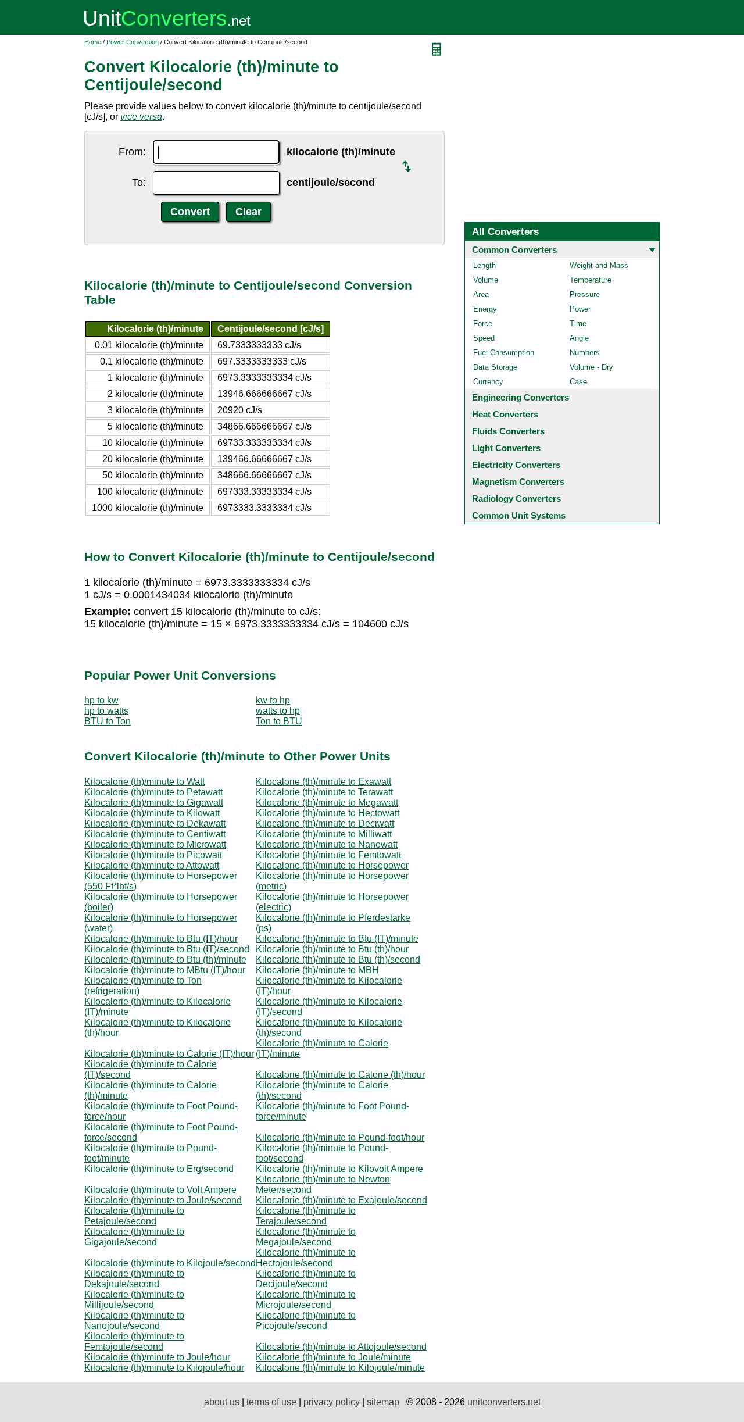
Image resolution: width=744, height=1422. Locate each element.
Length (484, 265)
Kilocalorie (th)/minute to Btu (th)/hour (332, 949)
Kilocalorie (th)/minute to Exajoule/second (341, 1200)
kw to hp (273, 700)
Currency (488, 381)
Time (578, 323)
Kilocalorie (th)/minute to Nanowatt (327, 844)
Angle (579, 338)
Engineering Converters (520, 397)
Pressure (585, 294)
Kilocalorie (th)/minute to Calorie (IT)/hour (169, 1054)
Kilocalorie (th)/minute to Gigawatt (153, 803)
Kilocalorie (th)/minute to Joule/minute (333, 1357)
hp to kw (101, 700)
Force (482, 323)
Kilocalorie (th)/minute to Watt (144, 782)
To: (139, 182)
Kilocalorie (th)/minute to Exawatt (323, 782)
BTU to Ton (107, 721)
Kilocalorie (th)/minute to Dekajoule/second (134, 1279)
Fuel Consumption (503, 352)
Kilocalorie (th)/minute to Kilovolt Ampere (339, 1169)
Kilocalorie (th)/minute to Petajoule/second (134, 1216)
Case (578, 381)
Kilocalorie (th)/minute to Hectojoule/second (306, 1258)
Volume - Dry (591, 367)
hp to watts (106, 711)
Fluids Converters (508, 431)
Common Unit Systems (519, 515)
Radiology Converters (516, 498)
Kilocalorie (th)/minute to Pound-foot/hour (340, 1137)
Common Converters (514, 250)
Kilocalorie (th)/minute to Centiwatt (155, 834)
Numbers (585, 352)
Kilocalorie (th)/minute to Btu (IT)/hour (161, 939)
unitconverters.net (504, 1402)
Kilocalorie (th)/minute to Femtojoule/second (134, 1341)
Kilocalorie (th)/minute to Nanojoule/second (134, 1320)
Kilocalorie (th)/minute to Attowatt (151, 865)
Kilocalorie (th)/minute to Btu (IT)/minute (337, 939)
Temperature (590, 280)
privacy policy (331, 1402)
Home (92, 41)
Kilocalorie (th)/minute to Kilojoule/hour (164, 1368)
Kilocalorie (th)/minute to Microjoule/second (306, 1299)
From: (132, 152)
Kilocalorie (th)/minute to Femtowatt (328, 855)
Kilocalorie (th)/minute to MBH (317, 970)
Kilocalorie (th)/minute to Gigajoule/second (134, 1237)
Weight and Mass (599, 265)
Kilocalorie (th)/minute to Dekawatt (155, 823)
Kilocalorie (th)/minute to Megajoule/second (306, 1237)
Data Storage (495, 367)
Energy (485, 309)
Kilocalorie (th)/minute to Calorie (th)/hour (340, 1075)
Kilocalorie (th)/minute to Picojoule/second (306, 1320)
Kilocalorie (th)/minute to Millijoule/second (134, 1299)
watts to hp (278, 711)
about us (221, 1402)
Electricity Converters (516, 465)
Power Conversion (132, 41)
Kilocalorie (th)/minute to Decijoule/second (306, 1279)
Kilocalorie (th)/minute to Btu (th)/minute (165, 959)
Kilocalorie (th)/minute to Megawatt (327, 803)
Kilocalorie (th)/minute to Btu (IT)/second (166, 949)
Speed (484, 338)
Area (481, 294)
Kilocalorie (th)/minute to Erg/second (159, 1169)
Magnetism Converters (518, 482)
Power (580, 309)
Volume (485, 280)
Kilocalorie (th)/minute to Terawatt (324, 792)
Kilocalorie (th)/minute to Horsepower (332, 865)
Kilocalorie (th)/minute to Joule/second (163, 1200)
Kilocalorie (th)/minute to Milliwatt (324, 834)
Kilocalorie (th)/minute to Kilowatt (152, 813)
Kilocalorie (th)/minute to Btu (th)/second (338, 959)
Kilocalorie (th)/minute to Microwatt (155, 844)
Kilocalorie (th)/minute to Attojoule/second (341, 1347)
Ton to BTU (279, 721)
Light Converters (506, 448)
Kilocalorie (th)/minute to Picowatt (153, 855)
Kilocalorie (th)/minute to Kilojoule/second (170, 1263)
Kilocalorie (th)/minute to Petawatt (153, 792)
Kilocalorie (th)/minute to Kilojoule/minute (340, 1368)
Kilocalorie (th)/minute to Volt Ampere (160, 1190)
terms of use (271, 1402)
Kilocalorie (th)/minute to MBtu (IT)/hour (164, 970)
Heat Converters (505, 414)
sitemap (383, 1402)
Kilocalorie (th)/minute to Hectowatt (327, 813)
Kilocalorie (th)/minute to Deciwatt (325, 823)
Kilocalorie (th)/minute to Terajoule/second (306, 1216)
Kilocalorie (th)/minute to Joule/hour (157, 1357)
